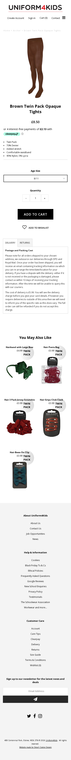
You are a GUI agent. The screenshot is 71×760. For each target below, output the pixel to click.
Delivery (35, 644)
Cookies (35, 560)
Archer (17, 30)
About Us (35, 523)
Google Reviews (35, 581)
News (35, 539)
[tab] (10, 243)
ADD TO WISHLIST (38, 227)
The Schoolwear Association (35, 602)
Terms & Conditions (35, 660)
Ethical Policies (35, 570)
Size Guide (35, 654)
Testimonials (35, 596)
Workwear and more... (35, 607)
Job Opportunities (35, 533)
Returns (35, 649)
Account (35, 628)
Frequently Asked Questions (35, 576)
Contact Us (35, 528)
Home (6, 30)
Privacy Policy (35, 591)
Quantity (35, 190)
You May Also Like (35, 337)
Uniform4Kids (51, 740)
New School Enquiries (35, 586)
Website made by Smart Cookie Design (35, 747)
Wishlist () (35, 665)
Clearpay (35, 639)
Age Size (35, 170)
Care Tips (35, 633)
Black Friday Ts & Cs (35, 565)
